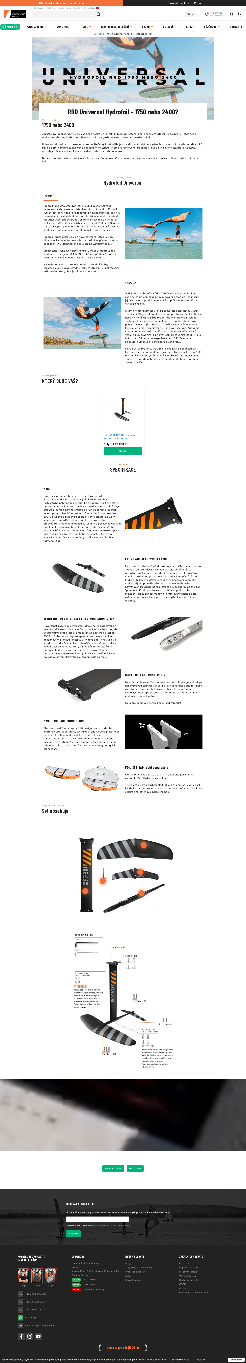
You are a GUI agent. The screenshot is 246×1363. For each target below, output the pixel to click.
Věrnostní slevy (187, 1276)
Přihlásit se (73, 1233)
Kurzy (61, 8)
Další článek (135, 1168)
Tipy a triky (89, 8)
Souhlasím (236, 1359)
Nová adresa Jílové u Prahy (184, 3)
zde (188, 1359)
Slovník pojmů (133, 1280)
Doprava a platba (188, 1267)
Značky (77, 8)
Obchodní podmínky (190, 1280)
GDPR (182, 1284)
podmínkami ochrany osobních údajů (112, 1225)
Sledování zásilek (188, 1271)
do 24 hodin (76, 3)
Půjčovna (50, 8)
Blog (69, 8)
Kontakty (38, 8)
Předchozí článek (113, 1168)
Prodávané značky (135, 1271)
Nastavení (201, 1359)
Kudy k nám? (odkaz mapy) (86, 1263)
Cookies (183, 1288)
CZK (189, 14)
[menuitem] (10, 27)
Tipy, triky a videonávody (139, 1267)
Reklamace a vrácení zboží (193, 1292)
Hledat (98, 14)
